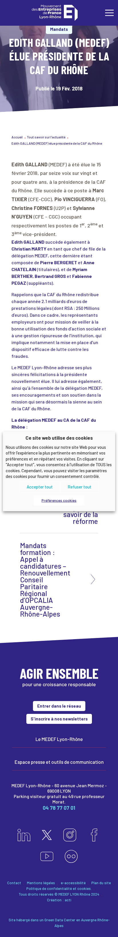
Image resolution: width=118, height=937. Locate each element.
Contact (14, 883)
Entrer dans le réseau (59, 705)
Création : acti (59, 900)
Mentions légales (41, 883)
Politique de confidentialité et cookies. (59, 888)
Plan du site (101, 883)
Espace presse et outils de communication (59, 762)
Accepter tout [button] (40, 486)
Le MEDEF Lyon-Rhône (59, 739)
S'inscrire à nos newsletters (59, 718)
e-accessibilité (73, 883)
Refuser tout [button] (79, 486)
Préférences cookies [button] (59, 500)
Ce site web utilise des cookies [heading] (59, 438)
